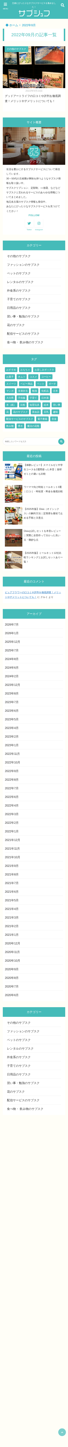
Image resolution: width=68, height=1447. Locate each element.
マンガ (10, 390)
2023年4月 (12, 728)
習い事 (56, 404)
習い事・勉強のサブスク (23, 316)
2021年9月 (12, 866)
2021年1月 (12, 934)
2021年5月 (12, 900)
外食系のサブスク (19, 290)
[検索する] (61, 441)
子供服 (21, 397)
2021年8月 (12, 874)
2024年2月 (12, 676)
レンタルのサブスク (20, 282)
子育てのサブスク (19, 299)
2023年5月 (12, 719)
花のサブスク (16, 325)
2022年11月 (12, 754)
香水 (20, 426)
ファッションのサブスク (23, 264)
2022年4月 (12, 805)
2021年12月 (12, 840)
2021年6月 (12, 891)
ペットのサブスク (19, 273)
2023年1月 (12, 745)
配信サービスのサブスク (23, 333)
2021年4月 (12, 909)
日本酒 (45, 397)
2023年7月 (12, 702)
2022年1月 (12, 831)
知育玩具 (34, 404)
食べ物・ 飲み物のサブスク (25, 342)
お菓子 (10, 376)
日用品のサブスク (19, 308)
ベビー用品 (26, 383)
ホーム (13, 25)
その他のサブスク (16, 49)
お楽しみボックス (44, 369)
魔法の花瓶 (33, 426)
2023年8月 (12, 693)
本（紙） (11, 404)
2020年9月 (12, 969)
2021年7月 (12, 883)
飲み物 (10, 426)
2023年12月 (12, 685)
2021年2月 (12, 926)
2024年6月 (12, 667)
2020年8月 (12, 978)
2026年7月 (12, 624)
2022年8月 (12, 779)
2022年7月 (12, 788)
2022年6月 (12, 797)
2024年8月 (12, 659)
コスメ (33, 376)
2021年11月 (12, 848)
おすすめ (11, 369)
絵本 (46, 404)
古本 (55, 390)
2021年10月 (12, 857)
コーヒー (46, 376)
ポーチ (52, 383)
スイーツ (11, 383)
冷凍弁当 (23, 390)
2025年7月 (12, 650)
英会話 (35, 411)
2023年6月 (12, 710)
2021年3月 (12, 917)
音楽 (54, 418)
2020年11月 (12, 952)
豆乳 (46, 411)
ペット (40, 383)
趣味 (55, 411)
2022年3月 (12, 814)
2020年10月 (12, 960)
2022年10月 (12, 762)
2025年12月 (12, 641)
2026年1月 (12, 633)
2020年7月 (12, 986)
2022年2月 (12, 822)
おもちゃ (25, 369)
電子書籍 (42, 418)
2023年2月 (12, 736)
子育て (33, 397)
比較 (22, 404)
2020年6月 (12, 995)
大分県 (10, 397)
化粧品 (45, 390)
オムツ (21, 376)
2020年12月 (12, 943)
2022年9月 (12, 771)
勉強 (34, 390)
